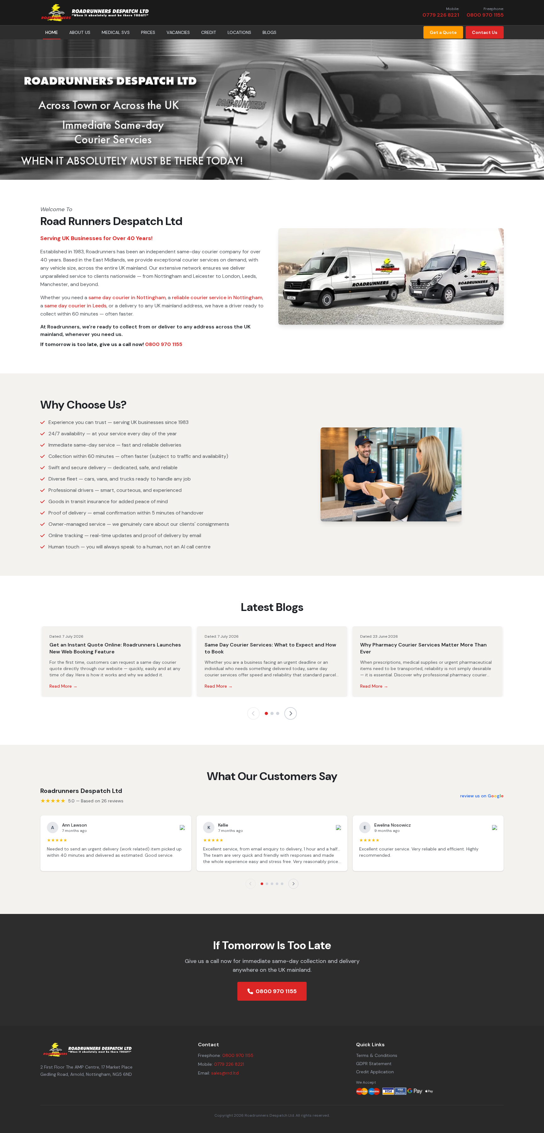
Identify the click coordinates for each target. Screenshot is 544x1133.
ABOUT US (79, 32)
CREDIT (208, 32)
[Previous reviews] (251, 884)
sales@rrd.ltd (225, 1073)
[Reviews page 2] (267, 884)
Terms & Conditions (376, 1055)
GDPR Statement (374, 1063)
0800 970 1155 (485, 15)
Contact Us (484, 32)
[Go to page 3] (277, 713)
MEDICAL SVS (116, 32)
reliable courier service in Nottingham (217, 297)
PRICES (148, 32)
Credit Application (375, 1072)
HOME (51, 32)
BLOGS (269, 32)
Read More (63, 686)
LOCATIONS (239, 32)
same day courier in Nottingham (127, 297)
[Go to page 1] (266, 713)
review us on (482, 796)
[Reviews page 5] (282, 884)
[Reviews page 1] (262, 884)
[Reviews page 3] (272, 884)
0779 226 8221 (440, 15)
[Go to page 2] (272, 713)
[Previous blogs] (253, 713)
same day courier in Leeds (75, 305)
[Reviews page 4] (277, 884)
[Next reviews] (293, 884)
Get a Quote (443, 32)
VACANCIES (178, 32)
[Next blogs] (290, 713)
